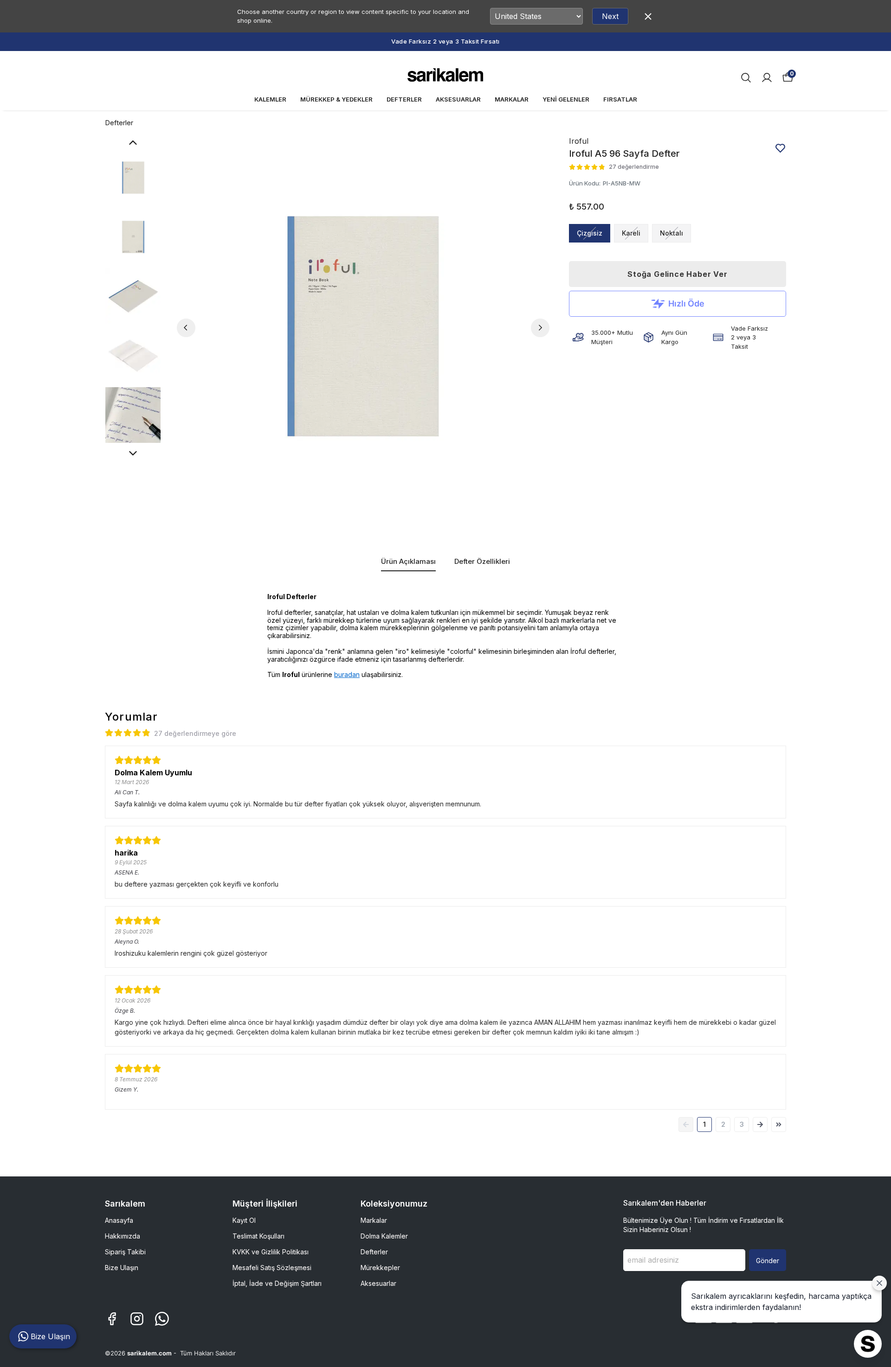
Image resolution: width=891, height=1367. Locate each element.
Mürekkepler (380, 1267)
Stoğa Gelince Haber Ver (677, 274)
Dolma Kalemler (384, 1236)
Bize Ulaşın (121, 1267)
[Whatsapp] (162, 1319)
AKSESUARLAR (458, 99)
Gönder (767, 1261)
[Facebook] (112, 1319)
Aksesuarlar (378, 1283)
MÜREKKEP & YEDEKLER (336, 99)
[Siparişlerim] (767, 77)
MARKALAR (512, 99)
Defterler (119, 122)
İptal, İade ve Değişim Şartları (277, 1283)
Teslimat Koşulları (258, 1236)
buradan (347, 674)
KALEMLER (270, 99)
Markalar (374, 1220)
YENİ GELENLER (565, 99)
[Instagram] (137, 1319)
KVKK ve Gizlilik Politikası (270, 1252)
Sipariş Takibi (125, 1252)
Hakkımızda (122, 1236)
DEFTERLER (404, 99)
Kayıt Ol (244, 1220)
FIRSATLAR (620, 99)
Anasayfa (119, 1220)
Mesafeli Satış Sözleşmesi (271, 1267)
